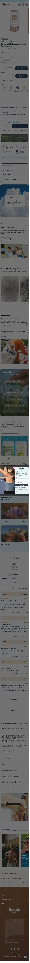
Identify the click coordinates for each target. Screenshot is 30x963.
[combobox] (16, 483)
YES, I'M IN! (22, 485)
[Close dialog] (28, 467)
